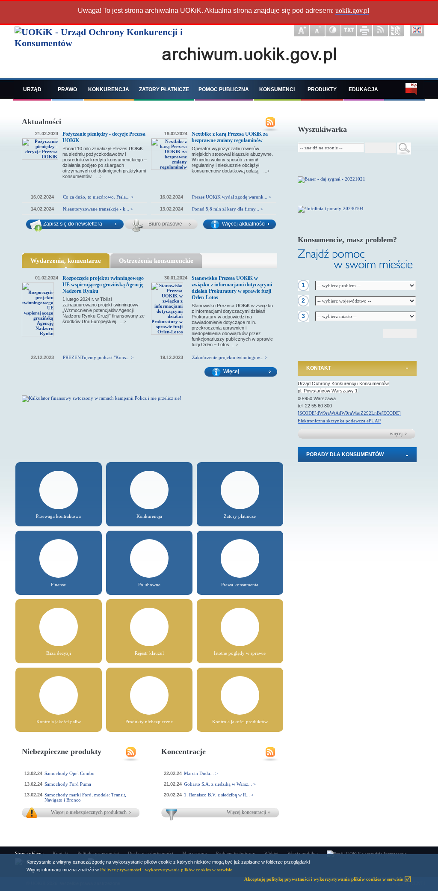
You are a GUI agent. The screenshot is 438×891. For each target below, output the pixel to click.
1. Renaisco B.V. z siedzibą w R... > (219, 794)
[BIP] (404, 90)
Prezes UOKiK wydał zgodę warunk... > (231, 196)
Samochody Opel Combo (69, 773)
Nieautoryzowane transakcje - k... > (98, 208)
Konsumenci (277, 89)
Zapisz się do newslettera (72, 224)
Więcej (231, 371)
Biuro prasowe (165, 224)
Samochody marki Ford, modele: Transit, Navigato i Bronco (85, 797)
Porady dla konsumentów (345, 454)
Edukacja (363, 89)
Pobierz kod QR (396, 30)
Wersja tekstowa (348, 30)
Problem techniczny (235, 853)
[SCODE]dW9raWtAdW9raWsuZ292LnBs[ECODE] (349, 413)
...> (99, 176)
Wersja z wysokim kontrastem (333, 30)
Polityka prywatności (98, 853)
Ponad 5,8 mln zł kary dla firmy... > (227, 208)
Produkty (322, 89)
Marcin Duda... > (201, 773)
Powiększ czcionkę (301, 30)
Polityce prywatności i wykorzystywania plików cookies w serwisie (166, 869)
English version (417, 30)
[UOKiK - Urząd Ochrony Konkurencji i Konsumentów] (117, 50)
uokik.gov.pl (352, 10)
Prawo (67, 89)
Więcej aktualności (244, 224)
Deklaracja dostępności (150, 853)
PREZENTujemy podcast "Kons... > (98, 357)
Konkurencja (108, 89)
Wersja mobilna (302, 853)
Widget (271, 853)
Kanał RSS (380, 30)
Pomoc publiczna (223, 89)
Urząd (32, 89)
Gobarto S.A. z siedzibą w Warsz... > (220, 784)
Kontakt (318, 368)
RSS (270, 125)
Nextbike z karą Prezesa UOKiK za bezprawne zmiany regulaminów (230, 137)
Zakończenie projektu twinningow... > (229, 357)
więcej (396, 434)
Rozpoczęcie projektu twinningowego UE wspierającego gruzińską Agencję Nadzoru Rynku (103, 284)
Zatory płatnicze (164, 89)
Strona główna (29, 853)
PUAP (375, 420)
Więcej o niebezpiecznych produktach (89, 812)
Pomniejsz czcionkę (317, 30)
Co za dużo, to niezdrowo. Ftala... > (98, 196)
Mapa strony (194, 853)
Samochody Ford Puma (67, 784)
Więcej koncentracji (246, 812)
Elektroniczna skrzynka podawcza (332, 420)
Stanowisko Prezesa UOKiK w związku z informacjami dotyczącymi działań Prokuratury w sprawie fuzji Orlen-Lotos (232, 287)
